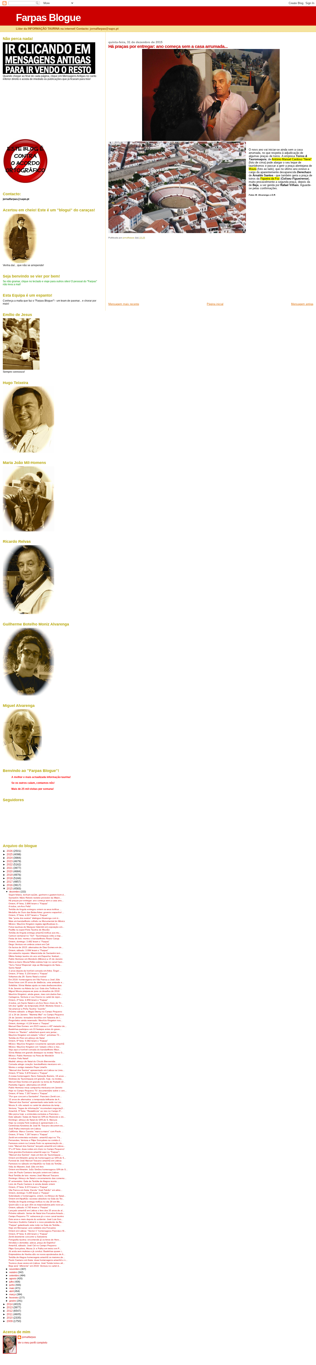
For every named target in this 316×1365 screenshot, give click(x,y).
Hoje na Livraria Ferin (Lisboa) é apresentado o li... (34, 1123)
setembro (14, 1275)
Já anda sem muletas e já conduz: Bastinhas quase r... (36, 1251)
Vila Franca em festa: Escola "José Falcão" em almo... (35, 1190)
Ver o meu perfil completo (32, 1342)
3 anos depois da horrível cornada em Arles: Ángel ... (35, 971)
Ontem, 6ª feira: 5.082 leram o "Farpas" (28, 1041)
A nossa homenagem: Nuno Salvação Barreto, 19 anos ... (37, 1076)
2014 (10, 1304)
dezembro (14, 891)
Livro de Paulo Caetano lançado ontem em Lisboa (34, 1172)
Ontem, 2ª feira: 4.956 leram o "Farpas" (28, 1000)
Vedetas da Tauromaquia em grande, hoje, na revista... (36, 1079)
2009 (10, 1321)
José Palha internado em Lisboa (25, 1128)
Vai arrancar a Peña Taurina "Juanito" (27, 1009)
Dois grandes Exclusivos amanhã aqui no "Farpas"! (34, 1152)
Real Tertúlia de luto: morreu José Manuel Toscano (34, 1175)
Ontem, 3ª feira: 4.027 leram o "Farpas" (28, 915)
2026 (10, 851)
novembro (14, 1269)
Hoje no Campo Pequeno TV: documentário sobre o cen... (38, 1090)
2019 (10, 874)
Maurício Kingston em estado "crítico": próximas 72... (35, 1035)
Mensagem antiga (302, 304)
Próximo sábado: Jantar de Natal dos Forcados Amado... (37, 1213)
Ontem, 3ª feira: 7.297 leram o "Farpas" (28, 1134)
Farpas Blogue (48, 17)
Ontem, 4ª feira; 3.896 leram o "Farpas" (28, 903)
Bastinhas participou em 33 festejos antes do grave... (35, 1029)
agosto (13, 1278)
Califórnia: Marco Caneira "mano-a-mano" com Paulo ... (36, 1131)
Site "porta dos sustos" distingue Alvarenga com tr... (34, 918)
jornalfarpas (29, 1337)
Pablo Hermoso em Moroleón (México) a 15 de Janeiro (36, 959)
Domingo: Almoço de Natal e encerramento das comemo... (37, 1178)
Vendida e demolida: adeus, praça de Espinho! (32, 1242)
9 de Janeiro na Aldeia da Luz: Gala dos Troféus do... (35, 988)
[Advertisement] (140, 272)
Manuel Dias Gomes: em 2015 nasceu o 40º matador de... (38, 1026)
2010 (10, 1317)
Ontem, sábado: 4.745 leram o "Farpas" (28, 1207)
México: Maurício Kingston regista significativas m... (34, 924)
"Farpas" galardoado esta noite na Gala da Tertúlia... (35, 1225)
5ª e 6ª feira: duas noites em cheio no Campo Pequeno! (36, 1149)
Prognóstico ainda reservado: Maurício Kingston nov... (35, 1020)
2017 (10, 881)
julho (12, 1281)
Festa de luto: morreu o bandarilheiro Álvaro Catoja (34, 938)
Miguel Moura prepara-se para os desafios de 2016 (34, 991)
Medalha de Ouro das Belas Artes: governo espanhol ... (36, 912)
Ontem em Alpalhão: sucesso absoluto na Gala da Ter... (36, 1198)
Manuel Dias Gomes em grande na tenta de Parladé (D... (37, 1082)
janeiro (13, 1300)
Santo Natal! (15, 968)
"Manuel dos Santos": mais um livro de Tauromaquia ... (36, 1155)
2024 (10, 857)
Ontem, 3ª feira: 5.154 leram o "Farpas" (28, 973)
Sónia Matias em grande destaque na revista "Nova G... (36, 1052)
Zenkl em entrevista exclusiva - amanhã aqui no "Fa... (35, 1137)
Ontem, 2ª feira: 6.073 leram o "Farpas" (28, 1187)
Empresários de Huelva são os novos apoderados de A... (37, 1254)
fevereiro (14, 1297)
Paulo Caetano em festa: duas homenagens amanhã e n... (38, 1260)
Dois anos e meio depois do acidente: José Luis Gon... (36, 1219)
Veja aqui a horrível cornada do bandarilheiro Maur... (35, 1049)
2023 (10, 861)
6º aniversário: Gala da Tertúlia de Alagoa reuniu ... (34, 1181)
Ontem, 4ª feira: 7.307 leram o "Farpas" (28, 1093)
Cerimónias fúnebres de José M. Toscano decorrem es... (36, 1125)
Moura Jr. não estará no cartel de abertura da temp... (35, 1105)
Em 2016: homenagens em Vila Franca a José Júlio (34, 979)
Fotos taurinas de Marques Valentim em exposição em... (36, 927)
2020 (10, 871)
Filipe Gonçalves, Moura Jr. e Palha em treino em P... (35, 1248)
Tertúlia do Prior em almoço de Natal (26, 1038)
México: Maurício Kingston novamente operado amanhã (36, 1044)
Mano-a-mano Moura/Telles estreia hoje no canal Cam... (36, 962)
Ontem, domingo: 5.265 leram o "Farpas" (29, 1193)
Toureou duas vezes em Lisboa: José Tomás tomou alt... (37, 1263)
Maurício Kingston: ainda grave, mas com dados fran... (36, 994)
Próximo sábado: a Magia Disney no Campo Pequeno (35, 1011)
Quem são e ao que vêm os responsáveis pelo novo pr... (37, 1204)
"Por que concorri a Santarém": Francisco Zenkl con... (35, 1096)
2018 (10, 878)
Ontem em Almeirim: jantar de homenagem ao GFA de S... (37, 1158)
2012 (10, 1310)
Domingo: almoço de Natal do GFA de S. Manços (33, 1120)
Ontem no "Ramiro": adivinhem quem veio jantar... (33, 1032)
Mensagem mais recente (123, 304)
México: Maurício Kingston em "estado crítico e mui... (35, 1047)
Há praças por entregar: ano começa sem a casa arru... (36, 900)
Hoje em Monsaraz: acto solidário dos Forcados (32, 1228)
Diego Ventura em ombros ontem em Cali (29, 944)
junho (12, 1285)
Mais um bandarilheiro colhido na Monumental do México (37, 921)
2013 (10, 1307)
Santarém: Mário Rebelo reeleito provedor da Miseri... (35, 898)
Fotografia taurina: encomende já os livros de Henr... (35, 1239)
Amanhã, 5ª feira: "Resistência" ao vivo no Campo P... (35, 1111)
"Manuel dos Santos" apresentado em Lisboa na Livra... (36, 1070)
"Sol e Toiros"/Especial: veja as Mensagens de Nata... (35, 965)
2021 (10, 867)
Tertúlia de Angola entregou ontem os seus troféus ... (35, 909)
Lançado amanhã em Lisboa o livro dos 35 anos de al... (36, 1210)
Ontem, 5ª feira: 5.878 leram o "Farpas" (28, 1073)
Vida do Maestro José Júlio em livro (26, 1166)
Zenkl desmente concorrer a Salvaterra (28, 1236)
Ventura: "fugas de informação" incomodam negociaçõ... (37, 1108)
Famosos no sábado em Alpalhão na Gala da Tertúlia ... (36, 1163)
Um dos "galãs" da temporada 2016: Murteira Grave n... (36, 1006)
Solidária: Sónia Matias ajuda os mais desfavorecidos (35, 985)
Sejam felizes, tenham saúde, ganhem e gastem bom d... (37, 895)
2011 (10, 1314)
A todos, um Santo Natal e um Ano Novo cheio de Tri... (36, 1003)
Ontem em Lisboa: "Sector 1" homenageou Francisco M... (37, 1231)
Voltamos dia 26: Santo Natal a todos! (27, 976)
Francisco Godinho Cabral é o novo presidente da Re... (36, 1222)
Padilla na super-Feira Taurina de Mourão (29, 930)
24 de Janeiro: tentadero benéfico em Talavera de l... (35, 1017)
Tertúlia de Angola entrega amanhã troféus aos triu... (35, 933)
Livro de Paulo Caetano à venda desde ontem (32, 1184)
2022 (10, 864)
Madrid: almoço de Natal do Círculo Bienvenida (32, 1061)
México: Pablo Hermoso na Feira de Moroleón (31, 1055)
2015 (10, 888)
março (13, 1294)
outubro (13, 1272)
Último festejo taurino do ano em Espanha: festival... (35, 956)
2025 (10, 854)
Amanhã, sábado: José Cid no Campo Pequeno (33, 1245)
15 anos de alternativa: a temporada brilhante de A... (35, 1099)
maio (12, 1288)
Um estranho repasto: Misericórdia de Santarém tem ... (36, 953)
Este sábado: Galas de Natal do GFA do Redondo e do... (37, 1117)
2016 (10, 885)
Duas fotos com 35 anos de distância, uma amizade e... (36, 982)
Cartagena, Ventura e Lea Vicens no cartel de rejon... (35, 997)
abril (11, 1291)
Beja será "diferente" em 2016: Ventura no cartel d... (35, 1266)
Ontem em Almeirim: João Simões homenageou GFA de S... (38, 1169)
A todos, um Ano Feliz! (20, 906)
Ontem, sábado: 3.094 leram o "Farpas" (28, 950)
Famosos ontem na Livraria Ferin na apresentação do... (36, 1143)
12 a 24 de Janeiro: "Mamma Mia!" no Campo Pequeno (36, 1014)
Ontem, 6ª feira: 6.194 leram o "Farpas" (28, 1234)
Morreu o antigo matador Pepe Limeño (28, 1067)
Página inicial (215, 304)
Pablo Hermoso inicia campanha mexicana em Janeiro (35, 1087)
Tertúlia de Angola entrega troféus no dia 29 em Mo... (35, 1201)
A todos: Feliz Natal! (18, 1058)
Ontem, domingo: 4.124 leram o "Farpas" (29, 1023)
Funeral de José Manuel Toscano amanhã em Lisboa (35, 1160)
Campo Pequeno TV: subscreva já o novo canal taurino (36, 1216)
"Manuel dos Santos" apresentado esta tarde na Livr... (36, 1102)
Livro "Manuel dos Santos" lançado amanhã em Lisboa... (37, 1146)
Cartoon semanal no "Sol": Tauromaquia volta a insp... (36, 936)
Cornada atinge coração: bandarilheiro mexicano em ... (36, 1064)
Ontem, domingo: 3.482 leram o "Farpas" (29, 941)
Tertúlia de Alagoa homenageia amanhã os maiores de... (37, 1257)
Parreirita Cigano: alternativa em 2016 (27, 1085)
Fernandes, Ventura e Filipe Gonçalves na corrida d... (35, 1140)
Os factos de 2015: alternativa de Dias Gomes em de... (36, 947)
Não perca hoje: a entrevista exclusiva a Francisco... (34, 1114)
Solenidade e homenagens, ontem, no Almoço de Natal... (37, 1196)
